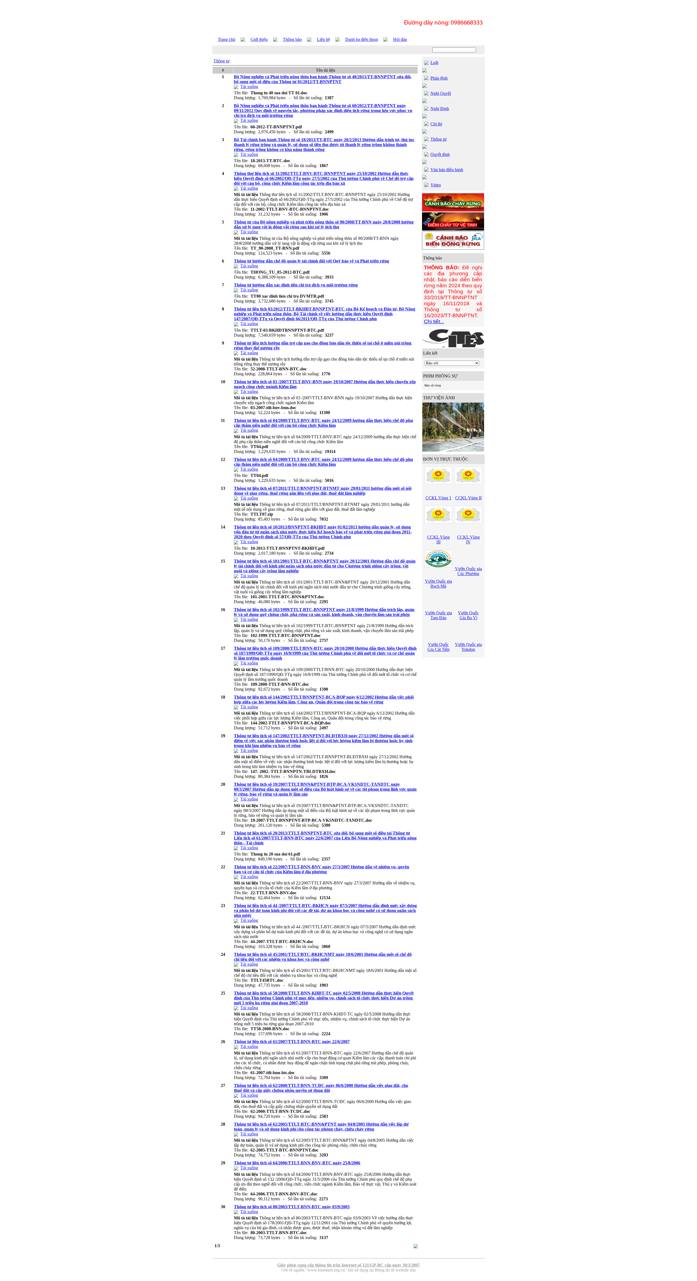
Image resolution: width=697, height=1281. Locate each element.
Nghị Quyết (440, 93)
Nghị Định (439, 108)
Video (435, 185)
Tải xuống (249, 86)
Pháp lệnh (439, 78)
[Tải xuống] (236, 86)
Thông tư (221, 61)
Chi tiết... (434, 321)
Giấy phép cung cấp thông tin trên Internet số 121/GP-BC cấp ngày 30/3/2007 (348, 1265)
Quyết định (440, 154)
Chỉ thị (436, 124)
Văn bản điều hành (446, 169)
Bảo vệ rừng (432, 385)
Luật (434, 62)
